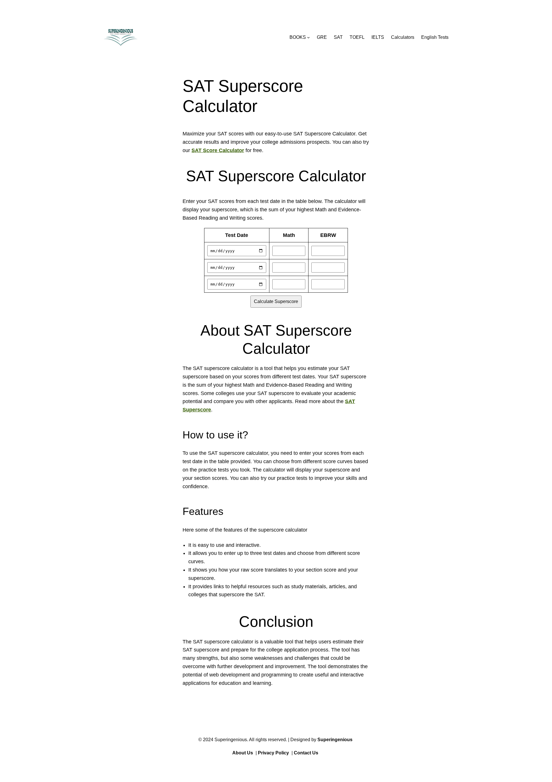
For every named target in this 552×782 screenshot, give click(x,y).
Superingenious (334, 739)
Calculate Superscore (276, 301)
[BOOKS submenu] (308, 37)
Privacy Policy (273, 752)
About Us (242, 752)
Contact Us (306, 752)
